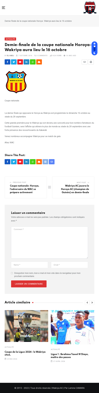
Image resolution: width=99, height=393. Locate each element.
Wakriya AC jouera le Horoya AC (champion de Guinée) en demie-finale (75, 189)
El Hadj (10, 55)
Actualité (9, 347)
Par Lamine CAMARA (74, 388)
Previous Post (19, 182)
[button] (87, 302)
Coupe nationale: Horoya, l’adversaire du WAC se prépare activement (24, 189)
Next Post (81, 182)
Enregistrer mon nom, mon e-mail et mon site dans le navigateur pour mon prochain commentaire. (47, 274)
